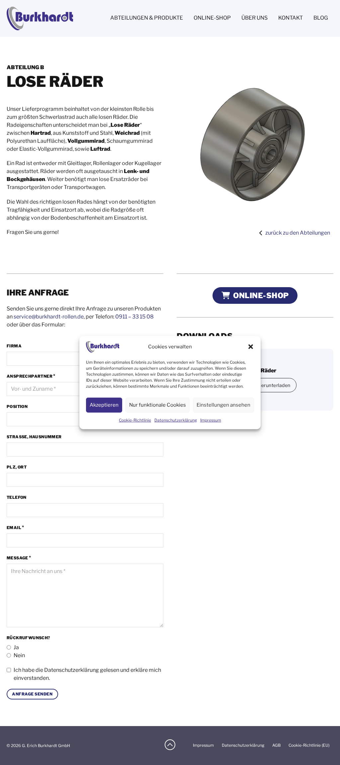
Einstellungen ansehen (223, 405)
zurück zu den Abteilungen (297, 233)
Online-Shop (212, 18)
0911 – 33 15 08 (134, 316)
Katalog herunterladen (265, 385)
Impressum (210, 420)
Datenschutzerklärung (71, 670)
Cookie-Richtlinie (135, 420)
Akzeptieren (104, 405)
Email (14, 527)
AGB (276, 745)
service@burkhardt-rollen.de (49, 316)
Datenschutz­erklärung (175, 420)
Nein (19, 655)
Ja (16, 647)
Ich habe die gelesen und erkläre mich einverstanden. (87, 674)
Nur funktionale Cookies (157, 405)
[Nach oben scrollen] (170, 745)
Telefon (17, 497)
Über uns (254, 18)
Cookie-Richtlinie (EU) (309, 745)
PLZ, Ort (17, 467)
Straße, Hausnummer (34, 436)
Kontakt (290, 18)
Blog (320, 18)
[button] (250, 346)
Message (17, 557)
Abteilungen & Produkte (146, 18)
